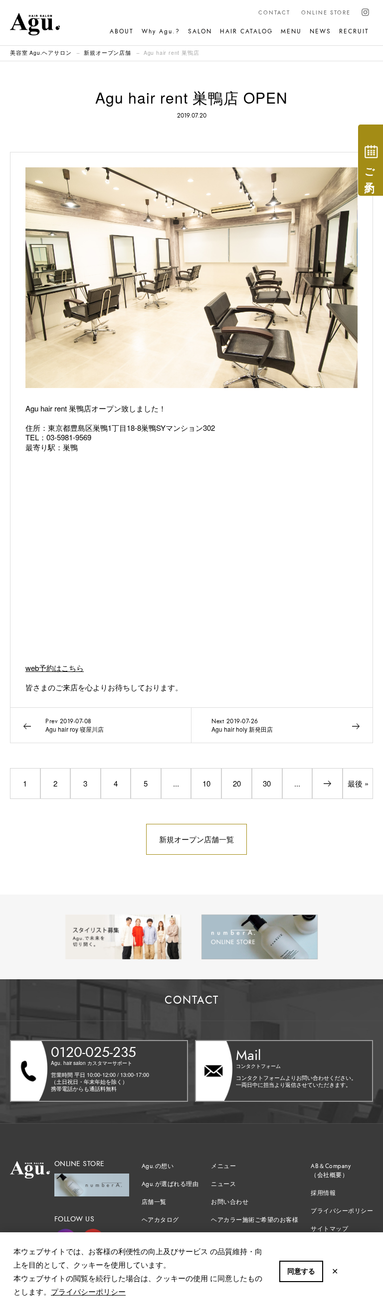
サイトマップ (329, 1229)
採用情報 (323, 1193)
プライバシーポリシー (88, 1291)
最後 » (358, 783)
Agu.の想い (158, 1166)
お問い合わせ (229, 1202)
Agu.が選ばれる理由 (170, 1184)
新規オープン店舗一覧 (196, 839)
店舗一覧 (154, 1202)
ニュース (223, 1184)
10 (206, 783)
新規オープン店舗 (107, 52)
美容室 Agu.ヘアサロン (40, 52)
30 (267, 783)
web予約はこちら (54, 667)
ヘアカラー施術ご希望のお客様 (254, 1220)
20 (237, 783)
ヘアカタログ (160, 1220)
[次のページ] (327, 783)
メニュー (223, 1166)
